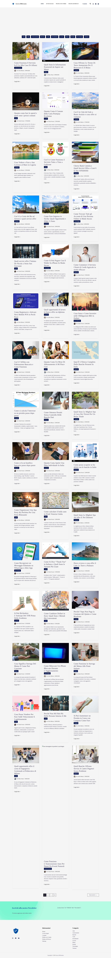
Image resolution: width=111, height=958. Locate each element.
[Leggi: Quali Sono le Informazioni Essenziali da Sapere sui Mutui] (55, 51)
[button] (85, 3)
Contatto (44, 935)
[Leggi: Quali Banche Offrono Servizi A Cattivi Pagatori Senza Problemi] (85, 754)
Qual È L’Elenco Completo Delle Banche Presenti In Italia (84, 364)
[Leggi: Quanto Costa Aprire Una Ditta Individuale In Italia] (55, 451)
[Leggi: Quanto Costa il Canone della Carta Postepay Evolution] (55, 100)
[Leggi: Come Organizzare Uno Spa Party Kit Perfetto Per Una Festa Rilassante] (25, 499)
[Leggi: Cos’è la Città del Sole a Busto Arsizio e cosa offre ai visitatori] (85, 100)
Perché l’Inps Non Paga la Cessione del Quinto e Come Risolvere (85, 614)
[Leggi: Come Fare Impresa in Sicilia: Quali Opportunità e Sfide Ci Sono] (55, 204)
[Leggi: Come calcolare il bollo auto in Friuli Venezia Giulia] (55, 500)
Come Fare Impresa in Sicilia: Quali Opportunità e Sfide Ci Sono (55, 218)
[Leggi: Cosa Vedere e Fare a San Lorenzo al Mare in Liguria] (25, 150)
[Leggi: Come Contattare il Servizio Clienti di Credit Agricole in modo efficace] (85, 253)
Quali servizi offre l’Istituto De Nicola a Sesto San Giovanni (25, 263)
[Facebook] (95, 4)
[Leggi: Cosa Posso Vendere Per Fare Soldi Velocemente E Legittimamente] (25, 703)
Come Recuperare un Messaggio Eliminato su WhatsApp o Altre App (23, 565)
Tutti (24, 36)
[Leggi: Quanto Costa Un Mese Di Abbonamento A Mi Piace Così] (55, 350)
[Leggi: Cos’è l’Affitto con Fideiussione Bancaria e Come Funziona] (25, 350)
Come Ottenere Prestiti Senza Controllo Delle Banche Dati (53, 414)
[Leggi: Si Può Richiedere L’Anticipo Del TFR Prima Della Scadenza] (25, 600)
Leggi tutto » (17, 81)
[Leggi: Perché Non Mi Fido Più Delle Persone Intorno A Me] (55, 703)
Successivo (93, 895)
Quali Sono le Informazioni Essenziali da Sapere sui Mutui (55, 67)
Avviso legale (45, 933)
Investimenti (55, 36)
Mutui (67, 36)
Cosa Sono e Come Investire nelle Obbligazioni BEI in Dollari (85, 315)
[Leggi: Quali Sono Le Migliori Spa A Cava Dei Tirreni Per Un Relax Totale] (85, 400)
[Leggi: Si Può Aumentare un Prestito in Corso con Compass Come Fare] (85, 704)
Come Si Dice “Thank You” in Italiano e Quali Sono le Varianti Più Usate (55, 564)
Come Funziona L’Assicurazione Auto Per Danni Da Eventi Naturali (54, 863)
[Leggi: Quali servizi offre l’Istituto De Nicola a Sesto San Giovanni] (25, 251)
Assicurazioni (35, 36)
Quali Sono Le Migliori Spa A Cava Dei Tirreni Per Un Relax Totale (85, 414)
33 (54, 895)
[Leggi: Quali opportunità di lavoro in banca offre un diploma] (55, 299)
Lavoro (61, 36)
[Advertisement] (55, 18)
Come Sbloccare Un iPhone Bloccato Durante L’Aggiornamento (55, 668)
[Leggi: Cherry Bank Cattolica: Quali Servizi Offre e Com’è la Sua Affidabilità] (85, 152)
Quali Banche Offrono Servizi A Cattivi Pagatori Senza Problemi (84, 768)
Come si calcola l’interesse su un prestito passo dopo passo (25, 413)
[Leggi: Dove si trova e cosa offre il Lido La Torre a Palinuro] (85, 551)
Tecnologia (79, 36)
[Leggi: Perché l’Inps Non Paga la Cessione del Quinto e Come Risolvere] (85, 599)
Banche (42, 36)
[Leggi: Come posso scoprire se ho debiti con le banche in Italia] (85, 451)
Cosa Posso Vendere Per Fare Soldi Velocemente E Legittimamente (24, 716)
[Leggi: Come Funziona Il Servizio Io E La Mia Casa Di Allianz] (25, 51)
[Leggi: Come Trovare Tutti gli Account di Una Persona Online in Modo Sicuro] (85, 203)
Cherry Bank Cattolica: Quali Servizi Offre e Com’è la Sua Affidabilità (85, 168)
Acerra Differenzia (21, 4)
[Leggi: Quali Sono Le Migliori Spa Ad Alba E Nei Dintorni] (85, 502)
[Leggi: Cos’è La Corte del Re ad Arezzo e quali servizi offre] (25, 204)
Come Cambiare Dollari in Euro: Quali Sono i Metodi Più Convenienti (54, 615)
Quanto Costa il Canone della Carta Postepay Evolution (53, 113)
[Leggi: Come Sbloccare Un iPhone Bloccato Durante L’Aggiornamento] (55, 653)
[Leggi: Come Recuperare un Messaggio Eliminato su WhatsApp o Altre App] (25, 551)
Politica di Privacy (46, 939)
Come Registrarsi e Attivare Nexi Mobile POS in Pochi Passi (25, 314)
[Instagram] (93, 4)
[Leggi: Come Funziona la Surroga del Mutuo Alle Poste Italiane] (85, 651)
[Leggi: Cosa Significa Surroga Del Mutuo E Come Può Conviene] (25, 651)
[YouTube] (98, 4)
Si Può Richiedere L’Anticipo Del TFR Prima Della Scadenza (24, 615)
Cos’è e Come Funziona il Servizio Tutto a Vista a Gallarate (54, 162)
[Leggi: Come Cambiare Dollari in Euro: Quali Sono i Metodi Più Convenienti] (55, 600)
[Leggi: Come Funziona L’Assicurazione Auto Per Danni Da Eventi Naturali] (55, 801)
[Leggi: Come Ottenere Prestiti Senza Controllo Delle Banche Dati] (55, 400)
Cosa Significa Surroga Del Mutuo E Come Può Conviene (25, 666)
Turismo (86, 36)
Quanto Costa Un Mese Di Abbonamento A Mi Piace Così (54, 364)
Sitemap (44, 941)
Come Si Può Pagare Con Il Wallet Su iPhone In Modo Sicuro (55, 262)
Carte (48, 36)
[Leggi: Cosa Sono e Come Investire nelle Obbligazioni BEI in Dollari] (85, 301)
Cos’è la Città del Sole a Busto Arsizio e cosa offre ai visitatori (85, 114)
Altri (28, 36)
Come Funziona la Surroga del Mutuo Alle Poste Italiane (84, 666)
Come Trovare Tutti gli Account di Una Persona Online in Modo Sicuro (83, 216)
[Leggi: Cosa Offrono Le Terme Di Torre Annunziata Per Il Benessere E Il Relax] (85, 51)
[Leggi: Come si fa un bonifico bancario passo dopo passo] (25, 451)
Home (43, 931)
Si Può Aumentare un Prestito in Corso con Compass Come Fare (82, 718)
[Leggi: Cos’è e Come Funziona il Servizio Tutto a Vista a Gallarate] (55, 149)
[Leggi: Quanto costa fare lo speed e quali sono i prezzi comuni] (25, 101)
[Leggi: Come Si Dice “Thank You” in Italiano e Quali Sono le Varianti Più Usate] (55, 550)
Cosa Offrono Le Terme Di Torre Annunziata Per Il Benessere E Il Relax (84, 65)
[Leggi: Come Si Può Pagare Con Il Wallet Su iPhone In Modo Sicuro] (55, 250)
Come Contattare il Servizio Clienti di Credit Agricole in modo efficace (85, 267)
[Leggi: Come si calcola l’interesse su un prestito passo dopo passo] (25, 399)
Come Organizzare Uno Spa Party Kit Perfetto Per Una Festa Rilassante (25, 512)
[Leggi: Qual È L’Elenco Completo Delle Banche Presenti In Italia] (85, 350)
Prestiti (72, 36)
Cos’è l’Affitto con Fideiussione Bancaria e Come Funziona (23, 364)
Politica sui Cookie (46, 937)
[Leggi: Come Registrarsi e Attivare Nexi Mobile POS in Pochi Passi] (25, 300)
